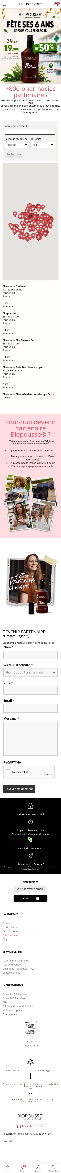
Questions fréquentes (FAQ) (18, 968)
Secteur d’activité (18, 665)
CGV (5, 1002)
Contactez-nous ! (12, 972)
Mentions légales (12, 1010)
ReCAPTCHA (12, 762)
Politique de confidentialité (18, 1006)
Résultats (35, 138)
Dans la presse (11, 931)
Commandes (10, 1014)
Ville (8, 682)
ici (35, 112)
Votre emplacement (16, 126)
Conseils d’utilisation (14, 994)
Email (9, 700)
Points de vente (11, 935)
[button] (55, 4)
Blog (5, 939)
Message (11, 718)
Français (26, 1126)
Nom (8, 647)
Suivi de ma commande (16, 960)
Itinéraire (8, 306)
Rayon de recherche (16, 138)
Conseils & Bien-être (14, 998)
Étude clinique (11, 927)
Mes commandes (12, 964)
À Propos (8, 923)
